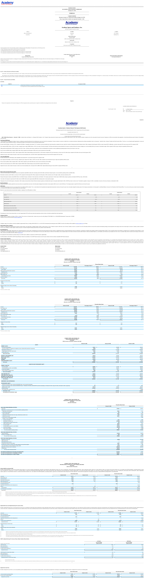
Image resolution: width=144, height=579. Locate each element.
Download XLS (140, 2)
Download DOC (137, 2)
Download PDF (138, 2)
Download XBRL (141, 2)
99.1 (2, 85)
